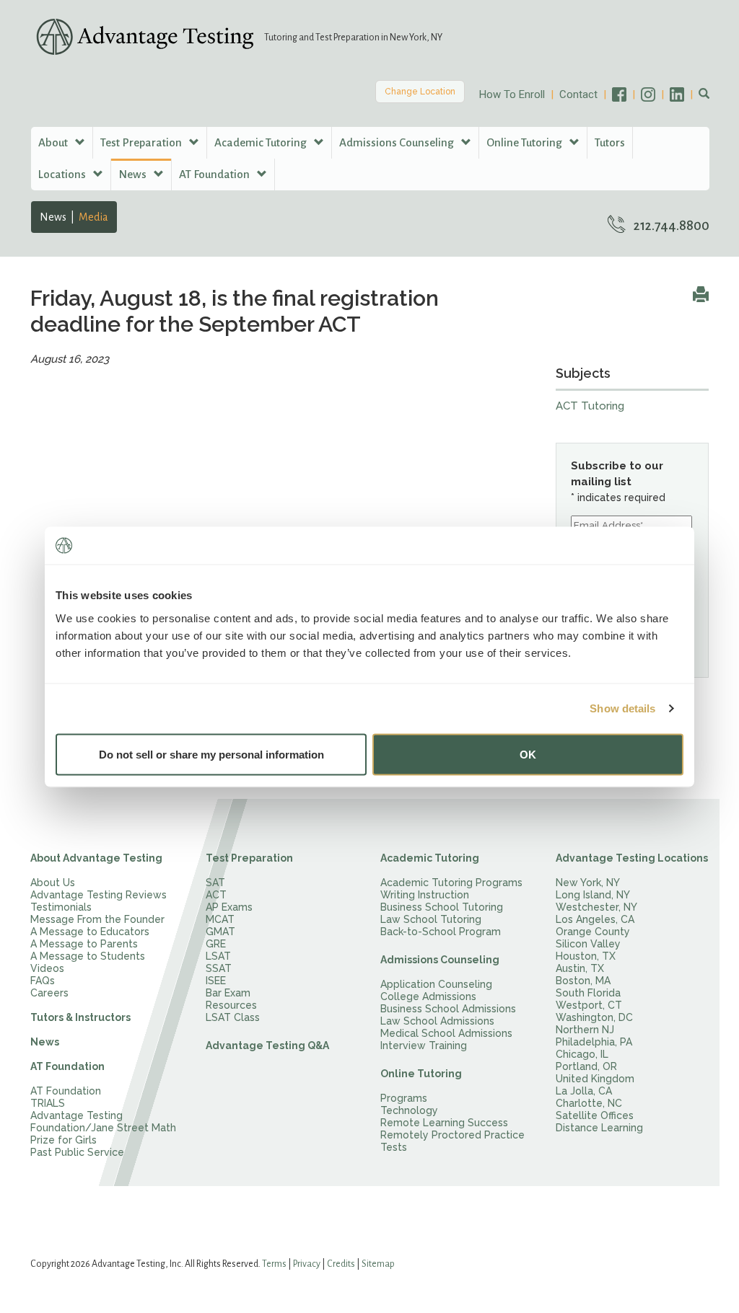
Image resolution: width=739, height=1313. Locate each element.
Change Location (420, 92)
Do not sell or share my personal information (211, 754)
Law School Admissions (437, 1021)
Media (93, 217)
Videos (47, 968)
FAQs (42, 980)
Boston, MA (583, 980)
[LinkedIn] (684, 94)
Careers (49, 993)
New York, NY (588, 882)
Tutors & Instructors (80, 1017)
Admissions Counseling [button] (397, 142)
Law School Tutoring (430, 919)
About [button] (54, 142)
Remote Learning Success (444, 1122)
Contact (578, 94)
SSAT (219, 968)
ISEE (216, 980)
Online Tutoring (421, 1073)
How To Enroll (512, 94)
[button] (704, 94)
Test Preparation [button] (142, 142)
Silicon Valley (588, 944)
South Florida (588, 993)
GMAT (220, 931)
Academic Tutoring (429, 858)
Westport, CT (589, 1005)
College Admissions (428, 996)
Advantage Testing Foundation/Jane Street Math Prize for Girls (103, 1128)
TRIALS (47, 1103)
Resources (231, 1005)
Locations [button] (63, 174)
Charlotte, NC (589, 1103)
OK (528, 754)
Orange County (593, 931)
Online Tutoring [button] (525, 142)
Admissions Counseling (439, 959)
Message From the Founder (97, 919)
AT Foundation (67, 1066)
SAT (215, 882)
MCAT (220, 919)
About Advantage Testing (96, 858)
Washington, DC (594, 1017)
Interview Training (423, 1045)
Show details (622, 708)
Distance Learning (599, 1127)
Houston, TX (586, 956)
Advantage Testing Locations (632, 858)
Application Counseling (436, 984)
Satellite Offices (595, 1115)
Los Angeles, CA (595, 919)
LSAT (218, 956)
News (53, 217)
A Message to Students (87, 956)
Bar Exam (228, 993)
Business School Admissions (448, 1008)
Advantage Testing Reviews (98, 895)
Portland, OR (586, 1066)
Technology (409, 1110)
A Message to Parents (84, 944)
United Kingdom (595, 1078)
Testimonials (61, 907)
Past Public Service (77, 1152)
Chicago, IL (582, 1054)
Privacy (306, 1264)
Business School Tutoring (441, 907)
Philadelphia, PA (594, 1042)
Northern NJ (585, 1029)
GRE (216, 944)
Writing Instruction (424, 895)
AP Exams (229, 907)
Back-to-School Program (440, 931)
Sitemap (378, 1264)
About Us (52, 882)
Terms (274, 1264)
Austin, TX (580, 968)
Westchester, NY (596, 907)
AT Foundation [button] (215, 174)
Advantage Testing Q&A (267, 1045)
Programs (403, 1098)
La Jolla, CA (584, 1091)
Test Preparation (249, 858)
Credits (341, 1264)
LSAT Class (233, 1017)
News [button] (133, 174)
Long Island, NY (593, 895)
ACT (216, 895)
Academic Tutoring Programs (451, 882)
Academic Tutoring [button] (261, 142)
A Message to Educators (89, 931)
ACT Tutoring (590, 405)
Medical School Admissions (446, 1033)
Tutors (610, 142)
